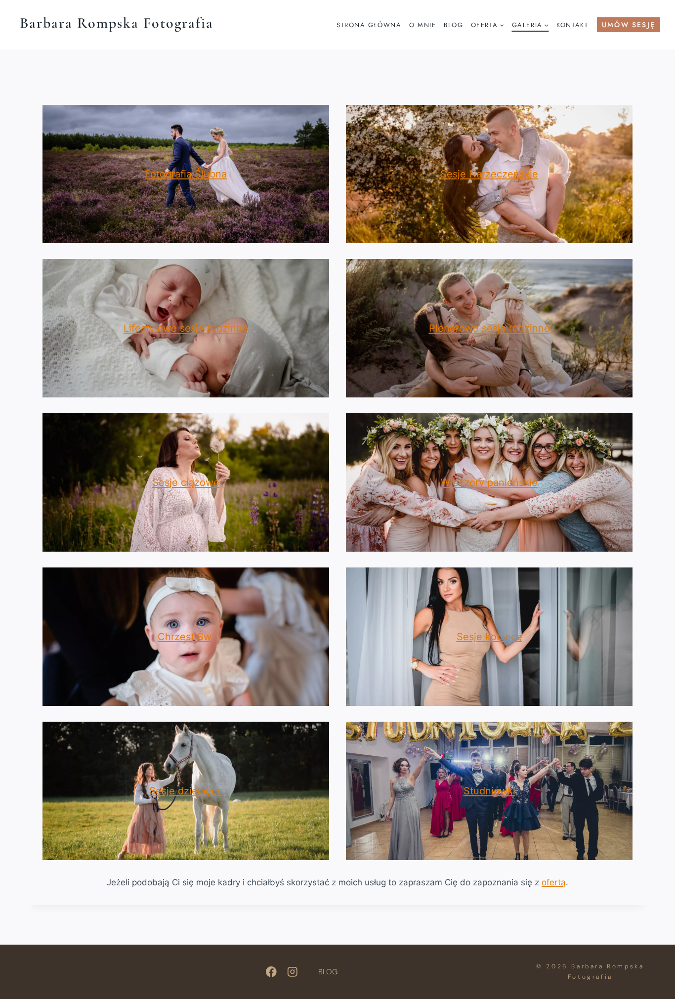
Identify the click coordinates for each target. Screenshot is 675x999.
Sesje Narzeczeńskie (489, 174)
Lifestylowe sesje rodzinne (186, 328)
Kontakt (572, 25)
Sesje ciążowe (185, 482)
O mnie (422, 25)
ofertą (554, 882)
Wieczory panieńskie (489, 482)
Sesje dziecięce (186, 791)
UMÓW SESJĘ (628, 25)
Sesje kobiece (489, 637)
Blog (453, 25)
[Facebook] (271, 972)
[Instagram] (292, 972)
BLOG (328, 972)
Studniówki (489, 791)
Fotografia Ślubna (186, 174)
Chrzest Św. (186, 637)
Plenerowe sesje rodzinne (489, 328)
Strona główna (369, 25)
